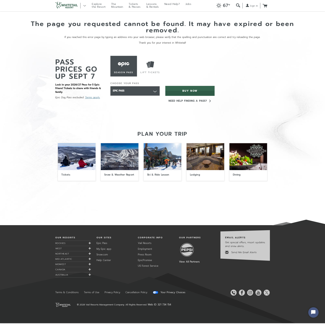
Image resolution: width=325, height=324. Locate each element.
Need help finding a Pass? (188, 101)
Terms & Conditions (67, 292)
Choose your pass (124, 83)
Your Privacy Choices (172, 292)
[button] (222, 5)
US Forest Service (148, 266)
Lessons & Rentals (152, 5)
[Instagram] (249, 293)
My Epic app (103, 249)
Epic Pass (101, 243)
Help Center (103, 260)
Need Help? (172, 4)
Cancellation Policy (136, 292)
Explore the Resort (99, 5)
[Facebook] (241, 293)
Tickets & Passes (134, 5)
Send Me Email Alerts (243, 252)
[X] (266, 293)
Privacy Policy (112, 292)
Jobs (188, 4)
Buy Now (190, 91)
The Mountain (117, 5)
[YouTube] (257, 293)
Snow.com (102, 254)
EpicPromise (145, 260)
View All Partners (189, 261)
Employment (145, 249)
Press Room (144, 254)
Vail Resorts (144, 243)
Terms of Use (91, 292)
